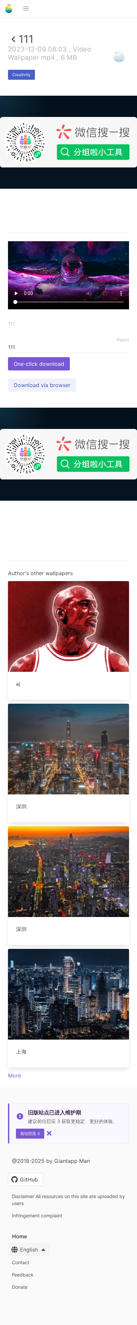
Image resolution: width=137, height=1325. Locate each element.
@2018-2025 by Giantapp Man (51, 1161)
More (14, 1075)
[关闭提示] (49, 1133)
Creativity (21, 74)
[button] (26, 8)
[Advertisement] (68, 259)
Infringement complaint (37, 1215)
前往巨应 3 (30, 1133)
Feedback (23, 1274)
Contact (20, 1262)
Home (19, 1236)
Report (123, 339)
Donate (20, 1287)
